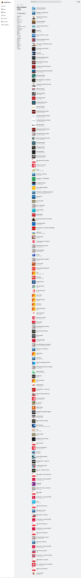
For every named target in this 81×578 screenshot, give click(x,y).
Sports (4, 12)
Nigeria (18, 32)
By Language (5, 24)
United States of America (21, 26)
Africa (18, 20)
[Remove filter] (25, 13)
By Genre (5, 18)
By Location (5, 21)
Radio (18, 4)
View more (19, 35)
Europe (18, 17)
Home (4, 6)
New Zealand (19, 29)
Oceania (18, 23)
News (4, 9)
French (18, 41)
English (18, 39)
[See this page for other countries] (79, 1)
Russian (18, 46)
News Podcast (21, 4)
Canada (18, 27)
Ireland (18, 31)
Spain (18, 34)
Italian (18, 47)
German (18, 42)
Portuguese (19, 45)
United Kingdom (19, 28)
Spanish (18, 40)
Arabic (18, 43)
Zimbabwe (18, 33)
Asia (17, 18)
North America (19, 19)
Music (4, 15)
